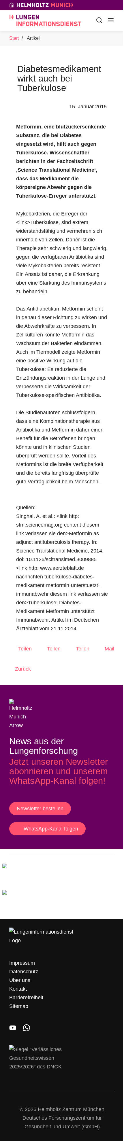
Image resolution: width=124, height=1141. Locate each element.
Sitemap (18, 1006)
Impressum (22, 963)
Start (14, 38)
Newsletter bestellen (40, 808)
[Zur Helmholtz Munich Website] (31, 873)
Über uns (19, 980)
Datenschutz (23, 972)
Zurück (23, 669)
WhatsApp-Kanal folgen (51, 829)
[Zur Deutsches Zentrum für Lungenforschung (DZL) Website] (31, 900)
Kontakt (18, 989)
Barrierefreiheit (26, 997)
